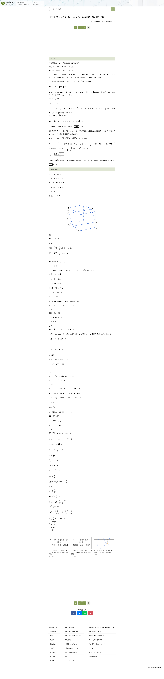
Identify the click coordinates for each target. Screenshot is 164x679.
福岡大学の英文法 (71, 644)
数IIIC (51, 636)
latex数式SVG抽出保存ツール (98, 636)
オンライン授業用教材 (95, 640)
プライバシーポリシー (95, 652)
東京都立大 (53, 652)
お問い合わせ (93, 656)
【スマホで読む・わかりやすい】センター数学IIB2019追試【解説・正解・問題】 (81, 552)
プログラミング (69, 661)
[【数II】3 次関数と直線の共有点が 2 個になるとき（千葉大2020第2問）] (104, 543)
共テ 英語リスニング (37, 4)
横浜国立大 (53, 656)
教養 (66, 656)
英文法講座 (68, 640)
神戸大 (51, 661)
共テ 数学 (34, 2)
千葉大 (51, 648)
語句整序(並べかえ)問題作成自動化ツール (101, 627)
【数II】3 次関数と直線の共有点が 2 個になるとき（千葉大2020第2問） (104, 551)
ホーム (91, 648)
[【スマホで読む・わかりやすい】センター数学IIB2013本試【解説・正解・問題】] (59, 543)
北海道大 (52, 644)
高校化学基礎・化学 (71, 652)
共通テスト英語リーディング (73, 631)
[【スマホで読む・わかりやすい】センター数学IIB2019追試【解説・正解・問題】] (81, 543)
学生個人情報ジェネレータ (97, 644)
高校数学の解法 (21, 2)
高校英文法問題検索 (95, 631)
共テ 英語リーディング (23, 4)
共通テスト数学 (69, 627)
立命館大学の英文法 (71, 648)
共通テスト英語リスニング (73, 636)
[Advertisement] (82, 43)
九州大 (51, 640)
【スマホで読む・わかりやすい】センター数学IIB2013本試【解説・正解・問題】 (59, 552)
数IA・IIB (52, 631)
